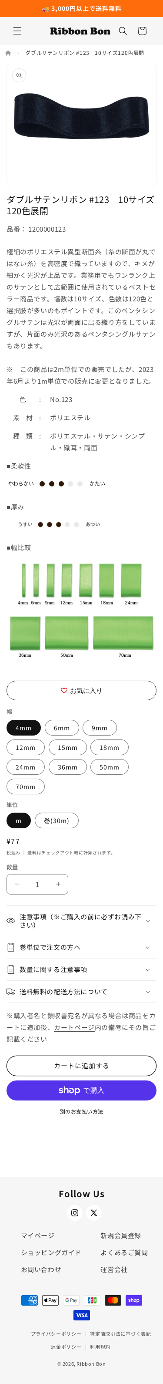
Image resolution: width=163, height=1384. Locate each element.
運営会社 (113, 1269)
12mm (26, 747)
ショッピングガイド (51, 1252)
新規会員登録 (120, 1235)
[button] (17, 31)
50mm (110, 767)
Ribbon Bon (91, 1363)
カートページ (74, 1027)
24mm (26, 767)
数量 (12, 867)
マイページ (38, 1235)
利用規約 (100, 1346)
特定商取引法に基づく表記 (120, 1333)
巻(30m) (57, 820)
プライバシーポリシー (56, 1333)
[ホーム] (9, 52)
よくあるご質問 (124, 1252)
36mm (68, 767)
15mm (68, 747)
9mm (100, 727)
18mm (110, 747)
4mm (24, 727)
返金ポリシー (66, 1346)
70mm (26, 786)
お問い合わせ (41, 1269)
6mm (62, 727)
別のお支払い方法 (81, 1111)
